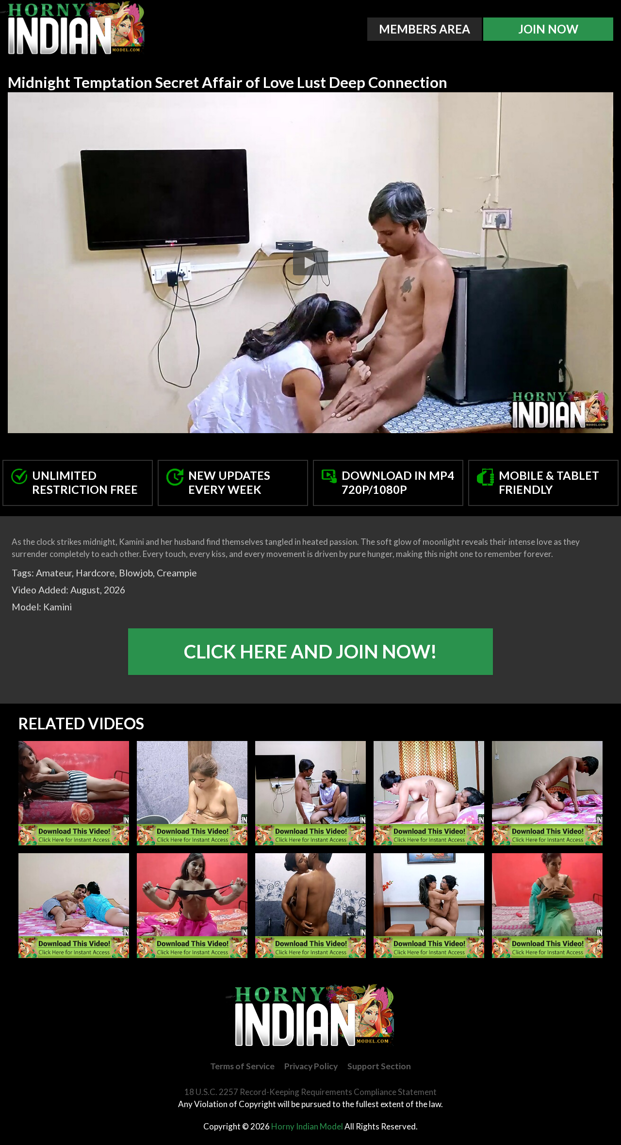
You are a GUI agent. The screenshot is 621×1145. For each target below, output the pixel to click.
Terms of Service (242, 1066)
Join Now (548, 29)
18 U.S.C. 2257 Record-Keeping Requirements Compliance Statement (310, 1092)
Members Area (424, 29)
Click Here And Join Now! (310, 651)
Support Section (379, 1066)
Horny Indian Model (307, 1126)
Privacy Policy (311, 1066)
